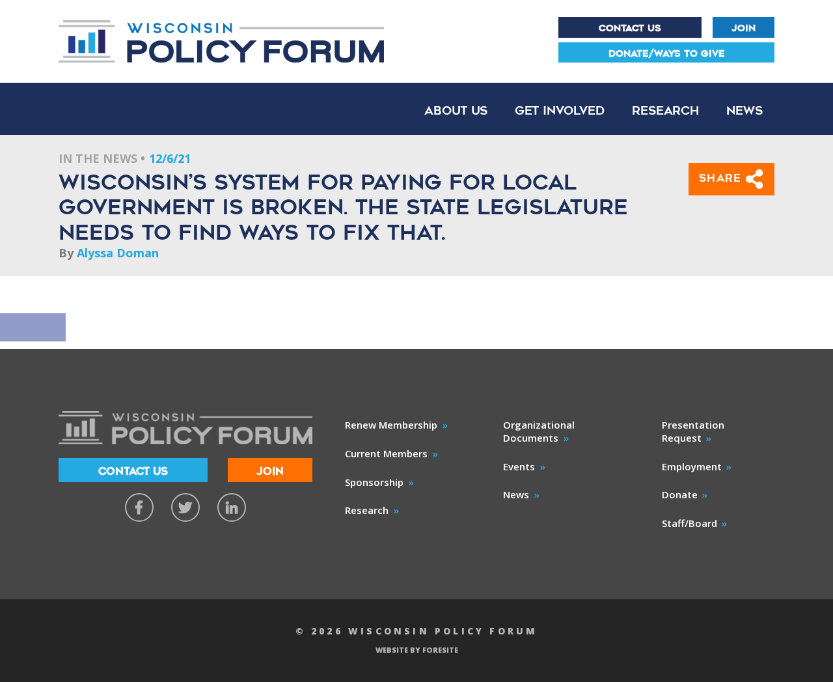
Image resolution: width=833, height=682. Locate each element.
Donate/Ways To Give (666, 53)
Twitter (185, 507)
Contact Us (630, 28)
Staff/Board (689, 523)
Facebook (139, 507)
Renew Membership (391, 424)
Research (665, 110)
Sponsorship (374, 482)
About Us (455, 110)
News (744, 110)
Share (722, 178)
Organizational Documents (539, 431)
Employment (692, 466)
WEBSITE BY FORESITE (417, 650)
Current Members (386, 453)
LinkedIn (231, 507)
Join (743, 28)
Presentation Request (693, 431)
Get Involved (560, 110)
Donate (680, 494)
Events (519, 466)
